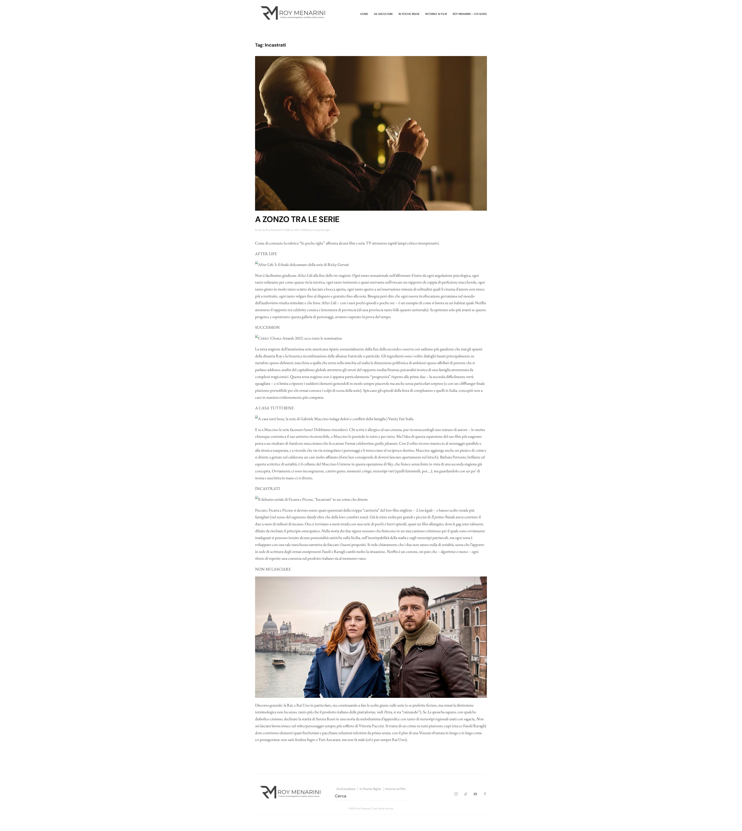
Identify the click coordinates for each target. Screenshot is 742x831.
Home (364, 14)
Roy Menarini (273, 230)
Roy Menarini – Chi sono (470, 14)
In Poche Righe (370, 789)
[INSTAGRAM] (456, 793)
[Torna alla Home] (293, 14)
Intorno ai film (436, 14)
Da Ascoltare (346, 789)
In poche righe (409, 14)
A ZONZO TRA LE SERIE (297, 219)
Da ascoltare (383, 14)
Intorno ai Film (395, 789)
